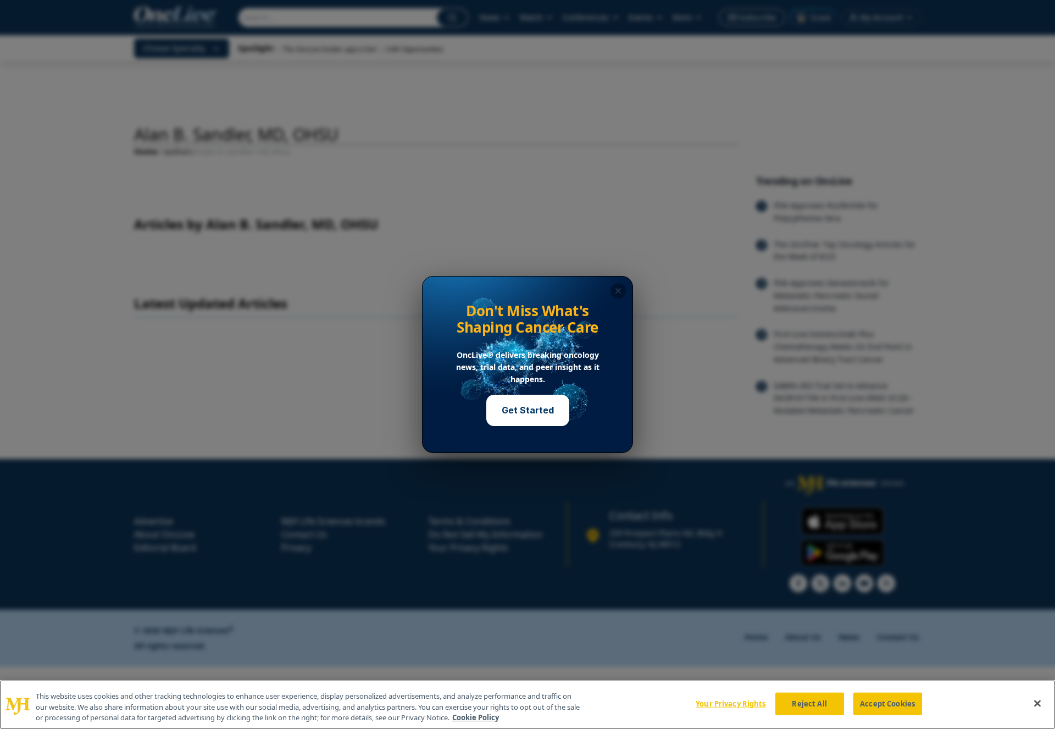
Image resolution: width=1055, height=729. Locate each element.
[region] (527, 704)
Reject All (809, 703)
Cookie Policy (475, 717)
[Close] (1037, 703)
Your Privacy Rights (730, 703)
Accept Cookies (887, 703)
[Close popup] (618, 291)
